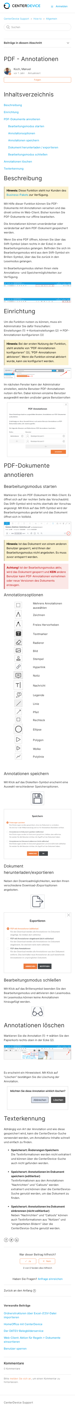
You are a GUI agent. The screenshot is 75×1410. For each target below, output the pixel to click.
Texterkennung (13, 168)
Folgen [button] (37, 79)
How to (37, 18)
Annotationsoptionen (19, 133)
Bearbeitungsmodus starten (24, 126)
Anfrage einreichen (50, 1279)
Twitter (11, 1240)
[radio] (28, 1261)
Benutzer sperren (15, 1348)
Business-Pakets (17, 195)
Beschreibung (13, 105)
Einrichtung (11, 112)
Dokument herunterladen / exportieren (31, 147)
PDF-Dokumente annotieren (22, 119)
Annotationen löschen (18, 161)
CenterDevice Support (16, 18)
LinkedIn (16, 1240)
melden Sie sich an (20, 1378)
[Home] (22, 8)
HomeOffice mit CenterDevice (23, 1324)
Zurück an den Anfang (18, 1290)
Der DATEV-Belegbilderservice (24, 1331)
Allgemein (51, 18)
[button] (52, 6)
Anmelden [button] (62, 6)
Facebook (6, 1240)
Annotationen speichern (21, 140)
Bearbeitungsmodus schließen (26, 154)
